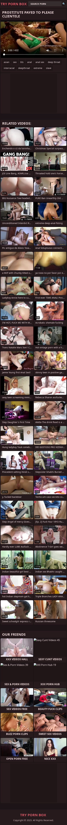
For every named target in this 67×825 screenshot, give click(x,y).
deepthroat (24, 68)
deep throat (54, 62)
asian (6, 62)
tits (22, 62)
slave (48, 68)
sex (15, 62)
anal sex (40, 62)
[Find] (64, 4)
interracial (9, 68)
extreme (38, 68)
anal (29, 62)
